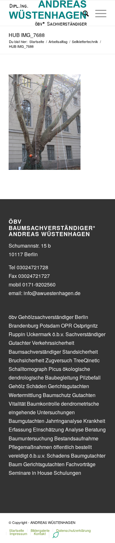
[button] (13, 20)
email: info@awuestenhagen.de (44, 293)
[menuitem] (16, 530)
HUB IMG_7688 (27, 35)
